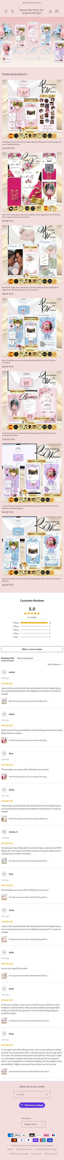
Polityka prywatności (24, 1149)
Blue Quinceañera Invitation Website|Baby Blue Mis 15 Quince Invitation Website (31, 579)
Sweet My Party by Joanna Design (30, 1145)
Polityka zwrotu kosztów (19, 1154)
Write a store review (32, 649)
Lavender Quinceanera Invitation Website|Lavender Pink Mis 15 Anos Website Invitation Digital (30, 507)
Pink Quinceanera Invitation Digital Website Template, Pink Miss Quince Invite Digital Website (31, 143)
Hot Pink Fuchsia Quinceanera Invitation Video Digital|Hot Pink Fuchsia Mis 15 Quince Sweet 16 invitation (31, 216)
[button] (6, 11)
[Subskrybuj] (47, 1094)
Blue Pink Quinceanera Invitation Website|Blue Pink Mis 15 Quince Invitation (29, 361)
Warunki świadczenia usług (46, 1149)
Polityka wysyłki (51, 1154)
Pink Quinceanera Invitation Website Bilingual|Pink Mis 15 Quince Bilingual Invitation (29, 434)
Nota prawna (37, 1154)
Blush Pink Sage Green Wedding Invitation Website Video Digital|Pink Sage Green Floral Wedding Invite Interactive (30, 288)
